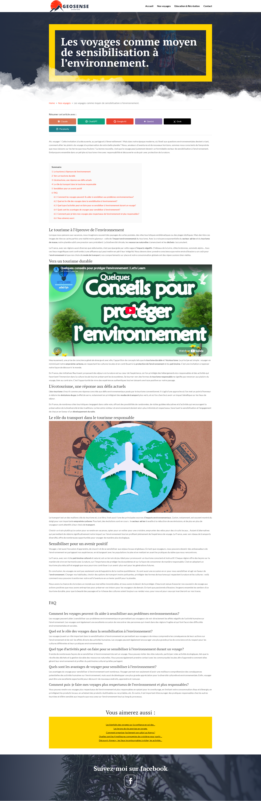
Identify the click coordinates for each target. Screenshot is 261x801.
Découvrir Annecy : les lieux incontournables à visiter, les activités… (130, 740)
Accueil (149, 6)
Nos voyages (164, 6)
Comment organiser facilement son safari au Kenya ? (130, 732)
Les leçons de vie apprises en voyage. (130, 728)
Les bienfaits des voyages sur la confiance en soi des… (130, 724)
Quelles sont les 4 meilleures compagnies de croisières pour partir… (130, 736)
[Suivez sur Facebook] (130, 781)
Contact (207, 6)
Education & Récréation (187, 6)
